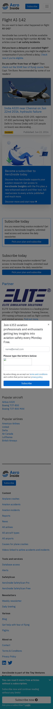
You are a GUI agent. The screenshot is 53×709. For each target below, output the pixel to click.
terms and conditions (38, 374)
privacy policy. (37, 377)
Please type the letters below (20, 355)
